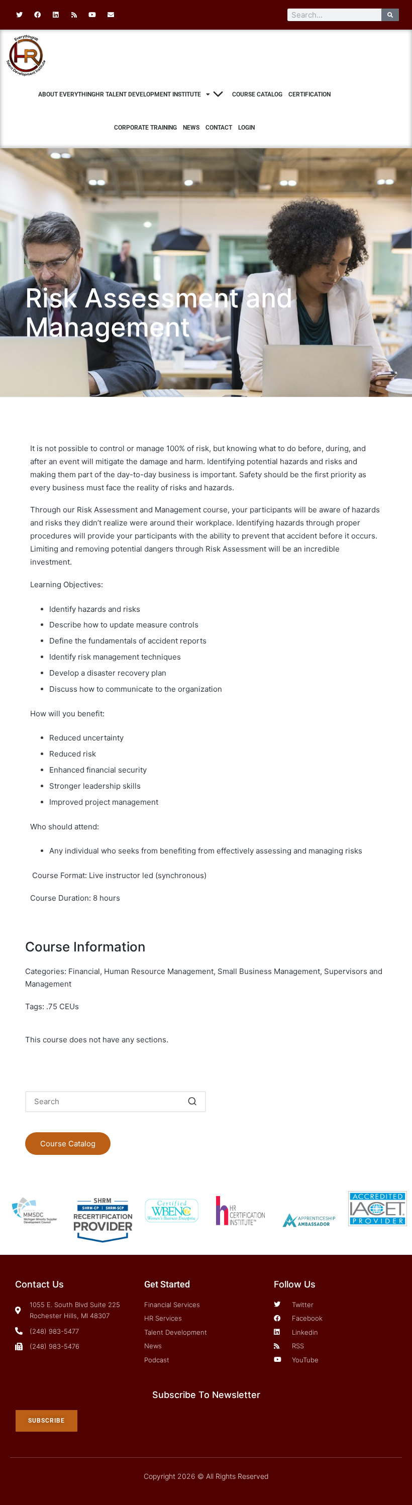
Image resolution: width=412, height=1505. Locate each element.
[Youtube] (92, 15)
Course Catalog (257, 94)
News (191, 127)
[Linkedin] (56, 15)
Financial (84, 971)
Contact (218, 127)
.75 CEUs (62, 1006)
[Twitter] (19, 15)
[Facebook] (37, 15)
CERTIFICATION (309, 94)
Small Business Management (269, 971)
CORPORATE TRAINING (145, 127)
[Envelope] (110, 15)
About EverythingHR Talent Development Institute (119, 94)
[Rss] (74, 15)
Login (246, 127)
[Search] (390, 15)
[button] (192, 1101)
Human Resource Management (159, 971)
